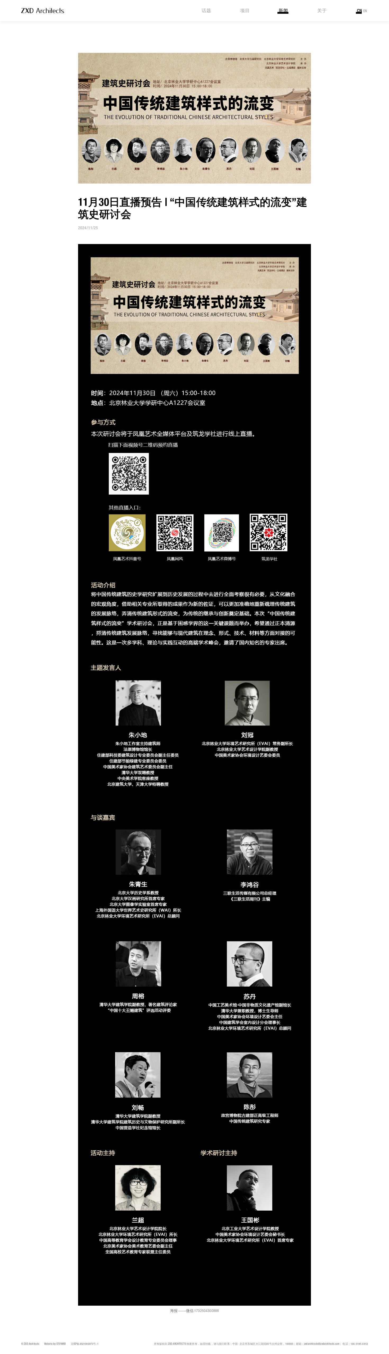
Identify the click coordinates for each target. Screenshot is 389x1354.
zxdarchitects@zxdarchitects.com (321, 1344)
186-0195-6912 (359, 1344)
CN (359, 11)
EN (365, 11)
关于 (322, 11)
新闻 (283, 11)
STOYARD (61, 1344)
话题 (206, 11)
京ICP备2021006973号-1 (84, 1344)
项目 (245, 11)
